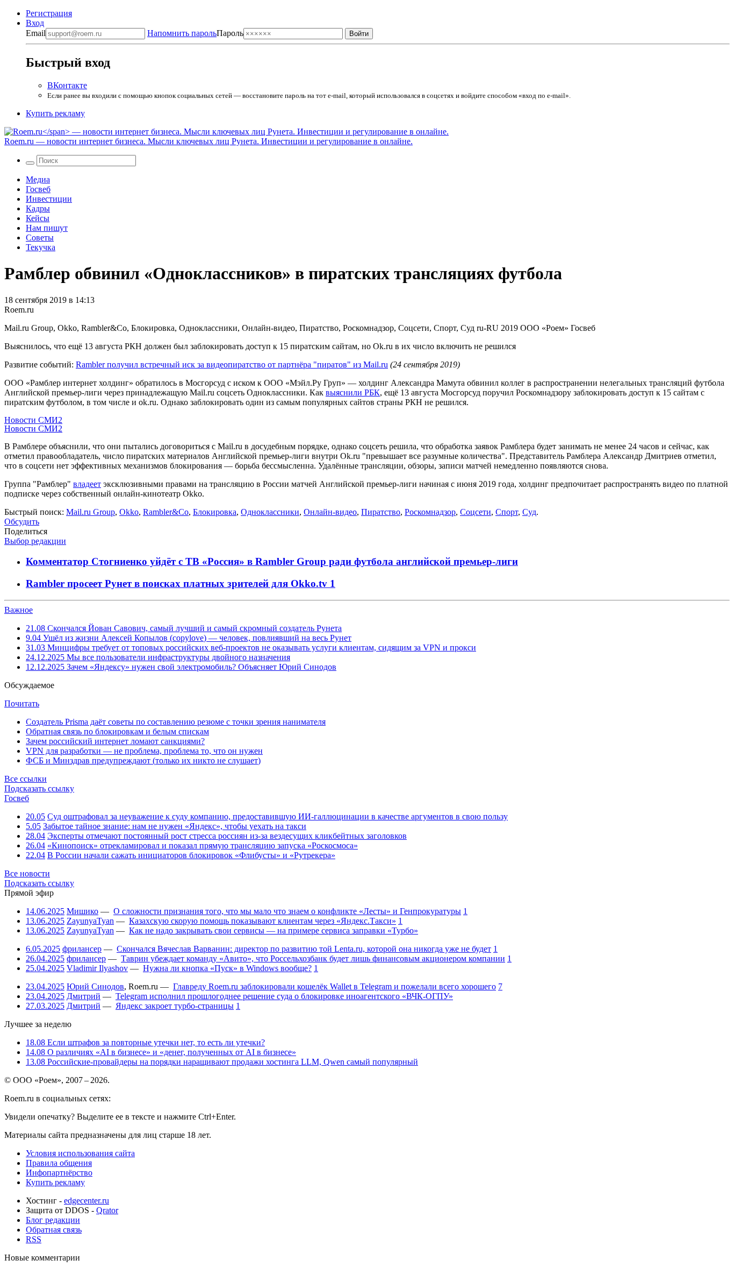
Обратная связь (54, 1229)
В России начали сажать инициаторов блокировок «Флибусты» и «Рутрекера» (191, 855)
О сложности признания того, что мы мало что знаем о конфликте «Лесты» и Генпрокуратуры (287, 911)
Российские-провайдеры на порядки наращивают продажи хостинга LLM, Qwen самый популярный (222, 1061)
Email (36, 33)
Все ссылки (25, 778)
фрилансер (82, 948)
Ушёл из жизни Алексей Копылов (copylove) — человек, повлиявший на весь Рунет (188, 637)
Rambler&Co (166, 511)
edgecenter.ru (86, 1200)
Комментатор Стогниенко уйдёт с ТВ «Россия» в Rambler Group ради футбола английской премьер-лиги (272, 561)
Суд (529, 511)
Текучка (40, 247)
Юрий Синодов (95, 986)
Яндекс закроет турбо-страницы (175, 1005)
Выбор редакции (35, 541)
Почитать (21, 703)
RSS (33, 1239)
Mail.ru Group (90, 511)
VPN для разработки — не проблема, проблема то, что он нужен (144, 750)
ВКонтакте (67, 85)
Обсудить (21, 521)
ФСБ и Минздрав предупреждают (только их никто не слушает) (143, 760)
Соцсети (475, 511)
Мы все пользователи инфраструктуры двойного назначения (158, 657)
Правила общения (59, 1162)
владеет (87, 484)
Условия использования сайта (80, 1153)
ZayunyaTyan (90, 920)
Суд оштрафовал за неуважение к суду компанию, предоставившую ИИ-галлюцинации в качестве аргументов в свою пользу (277, 816)
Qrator (107, 1210)
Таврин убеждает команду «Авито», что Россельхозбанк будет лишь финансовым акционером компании (313, 958)
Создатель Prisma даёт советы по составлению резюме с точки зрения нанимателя (176, 721)
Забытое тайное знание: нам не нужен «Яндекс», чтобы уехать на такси (174, 826)
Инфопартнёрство (59, 1172)
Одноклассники (270, 511)
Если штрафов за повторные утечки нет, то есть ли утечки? (145, 1042)
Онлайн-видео (330, 511)
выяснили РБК (353, 392)
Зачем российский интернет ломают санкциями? (115, 741)
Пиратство (380, 511)
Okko (129, 511)
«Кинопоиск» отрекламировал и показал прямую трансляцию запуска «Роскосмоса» (202, 845)
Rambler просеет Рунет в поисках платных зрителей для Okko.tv (178, 583)
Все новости (27, 873)
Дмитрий (83, 996)
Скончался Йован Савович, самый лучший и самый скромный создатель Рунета (184, 628)
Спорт (506, 511)
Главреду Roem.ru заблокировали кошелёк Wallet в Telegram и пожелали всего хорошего (334, 986)
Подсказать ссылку (39, 788)
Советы (40, 237)
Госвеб (38, 189)
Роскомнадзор (430, 511)
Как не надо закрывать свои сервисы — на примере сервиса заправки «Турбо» (273, 930)
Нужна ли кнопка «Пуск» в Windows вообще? (227, 968)
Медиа (38, 179)
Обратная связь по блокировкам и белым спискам (117, 731)
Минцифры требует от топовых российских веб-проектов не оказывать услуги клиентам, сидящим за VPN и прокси (251, 647)
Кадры (38, 208)
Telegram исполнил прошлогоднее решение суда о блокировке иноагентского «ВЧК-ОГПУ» (284, 996)
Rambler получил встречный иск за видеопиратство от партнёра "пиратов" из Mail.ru (232, 364)
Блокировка (214, 511)
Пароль (195, 33)
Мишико (82, 911)
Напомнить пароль (182, 33)
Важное (18, 609)
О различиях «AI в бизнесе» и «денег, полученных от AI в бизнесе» (161, 1052)
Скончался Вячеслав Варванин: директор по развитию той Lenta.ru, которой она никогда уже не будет (304, 948)
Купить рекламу (55, 113)
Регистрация (49, 13)
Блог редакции (53, 1219)
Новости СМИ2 (33, 419)
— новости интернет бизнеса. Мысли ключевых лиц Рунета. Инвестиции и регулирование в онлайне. (208, 141)
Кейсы (37, 218)
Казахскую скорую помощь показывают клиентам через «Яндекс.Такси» (262, 920)
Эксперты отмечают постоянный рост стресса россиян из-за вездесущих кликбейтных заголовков (227, 835)
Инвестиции (49, 198)
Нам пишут (47, 227)
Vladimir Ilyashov (97, 968)
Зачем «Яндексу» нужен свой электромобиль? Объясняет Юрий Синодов (181, 666)
